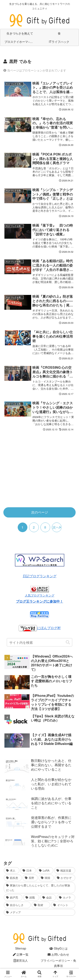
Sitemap (20, 948)
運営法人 (22, 960)
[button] (68, 642)
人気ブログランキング (39, 595)
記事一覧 (22, 954)
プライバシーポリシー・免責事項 (58, 963)
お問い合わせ (60, 954)
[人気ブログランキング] (39, 588)
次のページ (39, 512)
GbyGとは (60, 948)
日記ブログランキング (39, 576)
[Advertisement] (39, 471)
